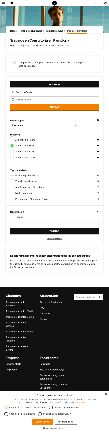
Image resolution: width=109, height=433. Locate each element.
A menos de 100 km (25, 157)
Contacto (45, 313)
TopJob (19, 217)
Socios (43, 319)
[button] (54, 428)
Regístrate (45, 363)
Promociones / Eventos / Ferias (31, 199)
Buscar (54, 107)
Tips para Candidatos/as (52, 369)
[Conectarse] (105, 3)
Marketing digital (24, 193)
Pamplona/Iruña (54, 30)
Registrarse (11, 369)
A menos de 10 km (25, 139)
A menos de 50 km (25, 151)
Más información (83, 402)
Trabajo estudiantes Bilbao (19, 331)
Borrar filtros (54, 238)
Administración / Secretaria (29, 187)
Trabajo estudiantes (31, 30)
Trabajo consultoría (77, 30)
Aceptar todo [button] (42, 422)
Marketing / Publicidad (27, 175)
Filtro (53, 84)
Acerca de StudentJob (51, 302)
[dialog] (54, 412)
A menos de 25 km (25, 145)
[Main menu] (3, 3)
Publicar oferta (13, 363)
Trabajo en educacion (26, 181)
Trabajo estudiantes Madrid (20, 311)
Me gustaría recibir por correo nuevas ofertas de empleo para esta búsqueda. (51, 64)
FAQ (42, 307)
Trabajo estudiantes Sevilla (20, 316)
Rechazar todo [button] (65, 422)
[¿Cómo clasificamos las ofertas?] (98, 120)
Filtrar (54, 231)
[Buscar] (98, 3)
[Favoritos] (11, 3)
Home (13, 30)
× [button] (106, 394)
